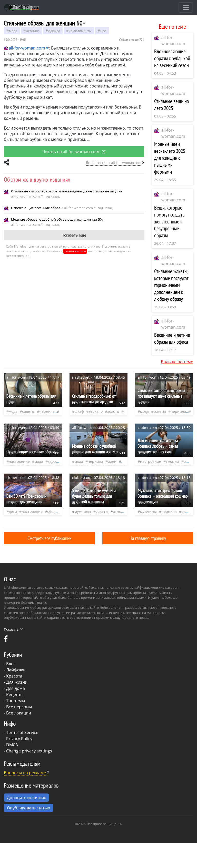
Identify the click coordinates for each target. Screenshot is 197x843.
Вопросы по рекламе (25, 773)
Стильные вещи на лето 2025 (171, 105)
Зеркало (95, 411)
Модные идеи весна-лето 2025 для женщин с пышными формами (169, 158)
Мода (13, 30)
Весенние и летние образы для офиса (172, 338)
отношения (123, 511)
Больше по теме (177, 362)
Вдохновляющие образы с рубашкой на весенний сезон (172, 58)
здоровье (56, 461)
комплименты (80, 30)
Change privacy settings (29, 751)
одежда (54, 30)
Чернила (33, 30)
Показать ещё (74, 235)
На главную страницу (148, 538)
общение (55, 511)
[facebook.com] (6, 640)
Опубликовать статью (28, 808)
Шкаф (79, 411)
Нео (103, 30)
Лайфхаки (16, 670)
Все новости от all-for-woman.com (113, 162)
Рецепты (14, 694)
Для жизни (16, 682)
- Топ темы (14, 700)
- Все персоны (18, 707)
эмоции (172, 461)
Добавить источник (26, 797)
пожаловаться (75, 251)
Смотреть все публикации (49, 538)
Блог (10, 663)
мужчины (82, 511)
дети (13, 511)
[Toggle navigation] (186, 7)
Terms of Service (22, 732)
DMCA (12, 745)
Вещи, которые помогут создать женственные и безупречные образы (169, 221)
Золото (113, 411)
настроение (19, 461)
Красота (14, 676)
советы (28, 411)
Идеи (112, 461)
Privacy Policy (19, 738)
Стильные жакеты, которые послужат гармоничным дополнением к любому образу (171, 285)
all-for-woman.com (27, 48)
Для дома (15, 688)
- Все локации (17, 713)
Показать (11, 629)
